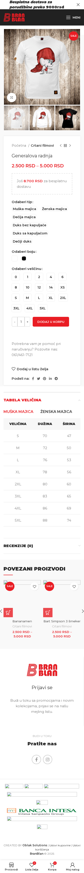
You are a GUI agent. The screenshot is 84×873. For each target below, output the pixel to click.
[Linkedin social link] (50, 379)
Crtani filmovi (42, 145)
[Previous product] (60, 145)
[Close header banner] (78, 4)
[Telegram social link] (56, 379)
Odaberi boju (23, 251)
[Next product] (70, 145)
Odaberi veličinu (26, 268)
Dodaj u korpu (50, 322)
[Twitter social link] (38, 379)
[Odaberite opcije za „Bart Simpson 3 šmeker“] (47, 612)
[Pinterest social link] (45, 379)
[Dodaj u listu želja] (34, 586)
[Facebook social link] (33, 379)
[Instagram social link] (47, 759)
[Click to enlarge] (11, 97)
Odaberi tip (22, 202)
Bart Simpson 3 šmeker (61, 621)
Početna (19, 145)
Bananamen (22, 621)
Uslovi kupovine (59, 845)
